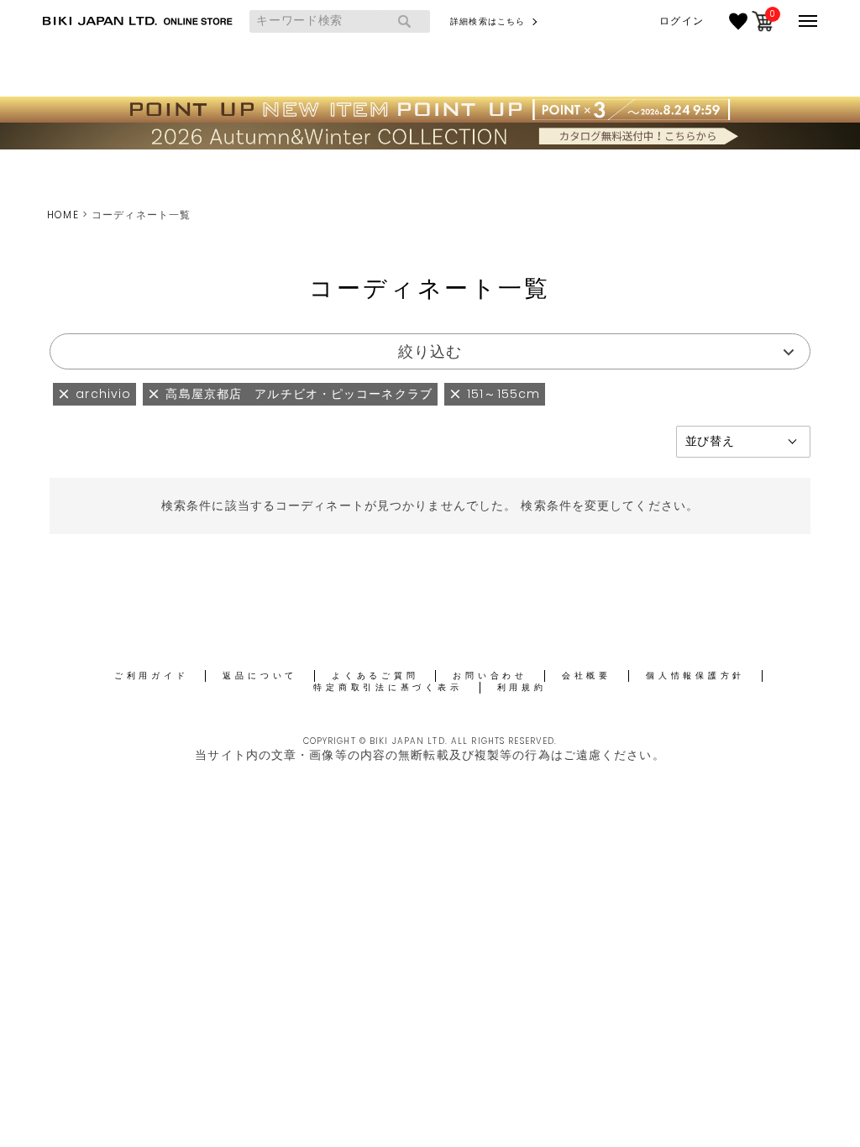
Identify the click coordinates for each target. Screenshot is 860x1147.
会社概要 (586, 675)
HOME (62, 214)
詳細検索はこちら (487, 21)
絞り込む (430, 351)
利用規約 (522, 687)
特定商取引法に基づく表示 (387, 687)
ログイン (681, 21)
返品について (260, 675)
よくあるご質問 (375, 675)
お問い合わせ (490, 675)
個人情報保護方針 (695, 675)
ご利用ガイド (151, 675)
